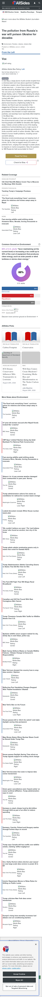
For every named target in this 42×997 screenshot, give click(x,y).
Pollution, (15, 44)
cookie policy (16, 968)
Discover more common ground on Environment (19, 317)
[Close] (35, 944)
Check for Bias (19, 162)
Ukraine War (27, 44)
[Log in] (34, 3)
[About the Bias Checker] (38, 160)
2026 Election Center (12, 12)
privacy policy (6, 968)
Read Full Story (21, 156)
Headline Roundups (27, 12)
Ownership (29, 941)
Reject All (19, 980)
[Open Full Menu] (3, 3)
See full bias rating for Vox (10, 72)
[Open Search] (39, 3)
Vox (3, 49)
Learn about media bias (9, 74)
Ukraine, (20, 44)
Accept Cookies (19, 974)
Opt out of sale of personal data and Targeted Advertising (19, 987)
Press (22, 941)
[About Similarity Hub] (39, 244)
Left (23, 69)
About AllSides (14, 941)
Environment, (8, 44)
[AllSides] (21, 2)
